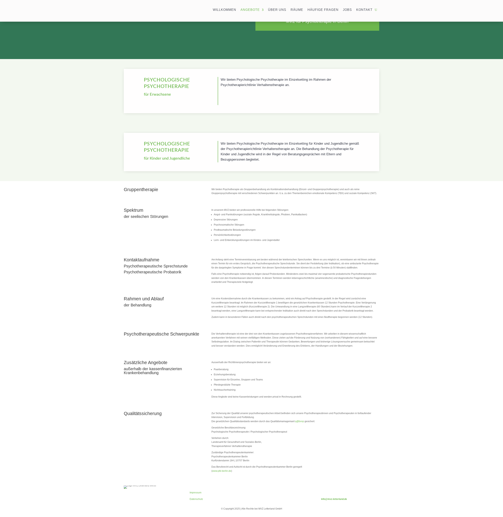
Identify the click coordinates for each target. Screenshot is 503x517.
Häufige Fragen (323, 9)
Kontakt (364, 9)
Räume (297, 9)
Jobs (347, 9)
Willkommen (224, 9)
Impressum (195, 492)
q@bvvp (299, 421)
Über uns (277, 9)
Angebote (250, 9)
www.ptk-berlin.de (221, 471)
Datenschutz (196, 499)
